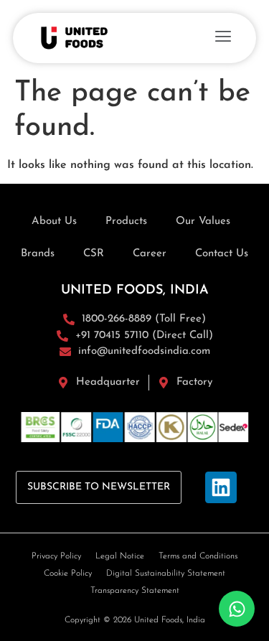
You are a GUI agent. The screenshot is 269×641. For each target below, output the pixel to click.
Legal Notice (119, 556)
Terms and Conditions (198, 556)
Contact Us (221, 253)
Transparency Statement (134, 590)
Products (126, 221)
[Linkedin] (221, 487)
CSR (93, 253)
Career (149, 253)
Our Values (203, 221)
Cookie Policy (68, 573)
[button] (222, 38)
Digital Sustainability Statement (165, 573)
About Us (54, 221)
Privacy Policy (56, 556)
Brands (38, 253)
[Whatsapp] (237, 609)
